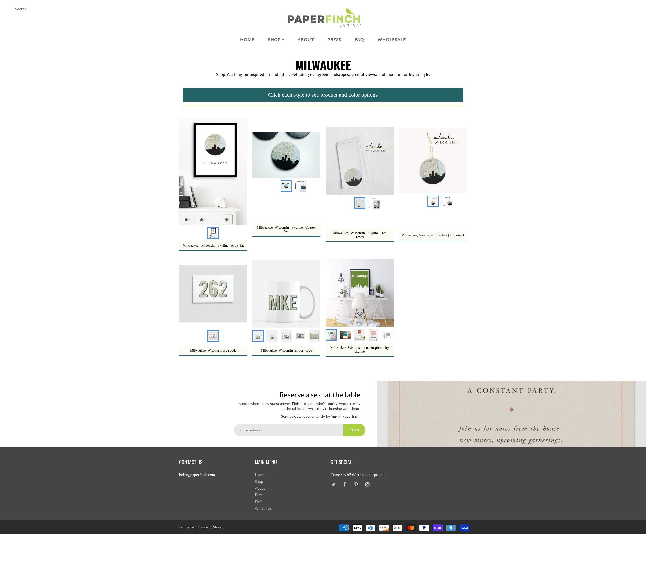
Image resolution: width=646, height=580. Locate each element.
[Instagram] (367, 484)
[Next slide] (386, 335)
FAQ (359, 39)
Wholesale (392, 39)
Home (247, 39)
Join (354, 430)
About (306, 39)
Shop (275, 39)
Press (334, 39)
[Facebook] (344, 484)
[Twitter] (333, 484)
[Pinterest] (356, 484)
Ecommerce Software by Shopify (200, 527)
